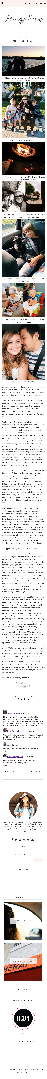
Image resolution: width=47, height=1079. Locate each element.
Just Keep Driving (23, 920)
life (22, 696)
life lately (29, 696)
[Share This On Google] (27, 699)
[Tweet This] (21, 699)
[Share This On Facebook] (18, 699)
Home (24, 772)
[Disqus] (23, 737)
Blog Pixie (35, 1070)
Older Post (36, 771)
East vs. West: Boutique (23, 961)
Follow (23, 846)
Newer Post (11, 771)
